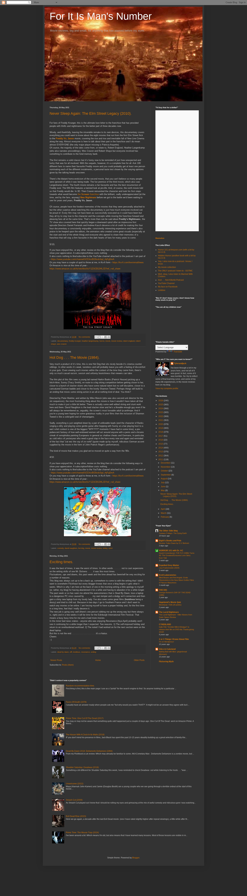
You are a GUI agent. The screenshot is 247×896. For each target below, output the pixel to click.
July (163, 482)
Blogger (135, 858)
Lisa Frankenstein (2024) (169, 568)
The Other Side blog (168, 531)
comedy (60, 548)
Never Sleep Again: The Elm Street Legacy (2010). (91, 113)
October (165, 471)
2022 (161, 416)
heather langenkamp (90, 341)
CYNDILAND (165, 624)
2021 (161, 420)
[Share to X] (102, 337)
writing (93, 652)
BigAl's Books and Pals (170, 540)
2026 (161, 400)
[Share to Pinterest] (109, 337)
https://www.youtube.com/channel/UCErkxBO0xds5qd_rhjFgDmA (82, 259)
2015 (161, 444)
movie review (116, 341)
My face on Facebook (167, 287)
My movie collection (167, 267)
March (164, 513)
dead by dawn (63, 652)
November (166, 467)
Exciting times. (61, 562)
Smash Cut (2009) (74, 800)
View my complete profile (166, 388)
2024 (161, 408)
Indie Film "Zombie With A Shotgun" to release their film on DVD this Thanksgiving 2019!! (176, 629)
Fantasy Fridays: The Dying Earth (173, 533)
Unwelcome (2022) (74, 783)
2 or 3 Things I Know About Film (174, 639)
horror (101, 341)
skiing (105, 548)
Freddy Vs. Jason (65, 138)
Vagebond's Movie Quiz (170, 602)
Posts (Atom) (68, 665)
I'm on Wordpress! (166, 642)
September (166, 475)
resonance (85, 652)
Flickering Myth (166, 661)
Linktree (161, 290)
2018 (161, 432)
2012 (161, 455)
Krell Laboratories (167, 575)
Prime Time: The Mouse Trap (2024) (82, 832)
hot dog (81, 548)
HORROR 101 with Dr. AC (171, 550)
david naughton (71, 548)
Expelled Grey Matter (169, 565)
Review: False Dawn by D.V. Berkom (174, 543)
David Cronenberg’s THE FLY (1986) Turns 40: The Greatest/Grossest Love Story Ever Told (176, 555)
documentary (62, 341)
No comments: (85, 337)
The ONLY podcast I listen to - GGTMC (175, 271)
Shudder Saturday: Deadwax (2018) (82, 767)
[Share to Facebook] (105, 337)
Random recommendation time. (80, 686)
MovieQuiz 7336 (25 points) (170, 605)
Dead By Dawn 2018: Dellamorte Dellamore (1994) (89, 751)
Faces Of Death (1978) (76, 702)
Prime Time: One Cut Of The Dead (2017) (85, 718)
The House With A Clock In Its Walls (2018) (85, 734)
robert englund (129, 341)
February (165, 517)
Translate (178, 352)
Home (98, 660)
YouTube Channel (166, 283)
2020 (161, 424)
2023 (161, 412)
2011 (161, 459)
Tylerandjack (180, 363)
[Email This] (96, 337)
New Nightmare (88, 197)
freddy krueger (75, 341)
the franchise (88, 194)
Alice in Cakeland (167, 649)
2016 (161, 440)
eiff (71, 652)
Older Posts (139, 660)
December (166, 463)
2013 (161, 451)
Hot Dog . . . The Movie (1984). (74, 357)
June (163, 486)
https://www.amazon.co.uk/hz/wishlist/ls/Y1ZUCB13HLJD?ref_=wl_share (85, 268)
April (163, 509)
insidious (76, 652)
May (163, 490)
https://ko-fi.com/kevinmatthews (128, 262)
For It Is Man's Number (101, 16)
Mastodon (159, 238)
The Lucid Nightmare (169, 612)
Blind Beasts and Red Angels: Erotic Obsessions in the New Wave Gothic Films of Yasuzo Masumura (176, 580)
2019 (161, 428)
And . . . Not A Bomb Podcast (171, 280)
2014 (161, 448)
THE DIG (163, 590)
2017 (161, 436)
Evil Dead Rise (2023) (76, 816)
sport (110, 548)
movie (107, 341)
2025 (161, 404)
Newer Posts (56, 660)
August (164, 478)
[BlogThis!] (99, 337)
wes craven (62, 344)
